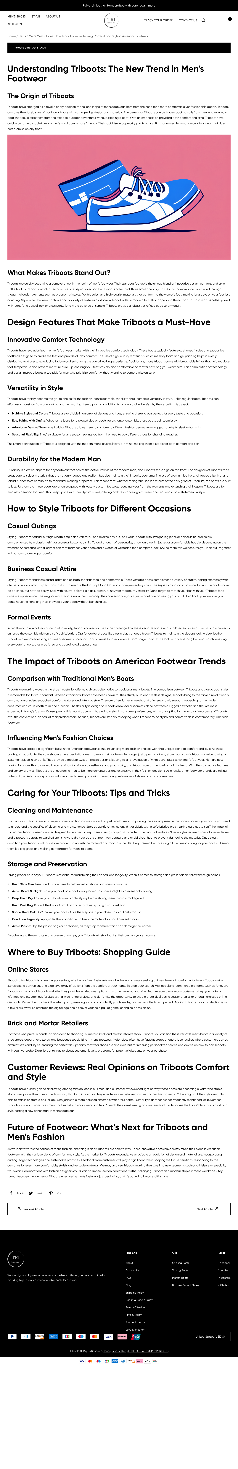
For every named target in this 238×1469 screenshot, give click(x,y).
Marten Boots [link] (180, 1277)
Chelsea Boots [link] (180, 1262)
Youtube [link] (223, 1270)
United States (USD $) (210, 1336)
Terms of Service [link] (135, 1307)
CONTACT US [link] (188, 20)
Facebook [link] (224, 1262)
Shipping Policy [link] (135, 1292)
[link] (111, 20)
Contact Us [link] (132, 1270)
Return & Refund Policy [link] (139, 1299)
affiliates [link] (223, 1285)
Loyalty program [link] (135, 1329)
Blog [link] (128, 1285)
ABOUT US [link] (53, 16)
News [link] (22, 36)
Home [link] (11, 36)
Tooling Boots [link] (180, 1270)
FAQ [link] (128, 1277)
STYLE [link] (36, 16)
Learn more (147, 5)
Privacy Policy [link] (134, 1314)
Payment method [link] (136, 1322)
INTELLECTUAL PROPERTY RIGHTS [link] (148, 1350)
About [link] (129, 1262)
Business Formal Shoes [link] (185, 1285)
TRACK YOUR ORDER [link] (158, 20)
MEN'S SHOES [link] (16, 16)
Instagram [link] (224, 1277)
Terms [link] (107, 1350)
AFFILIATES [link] (14, 24)
